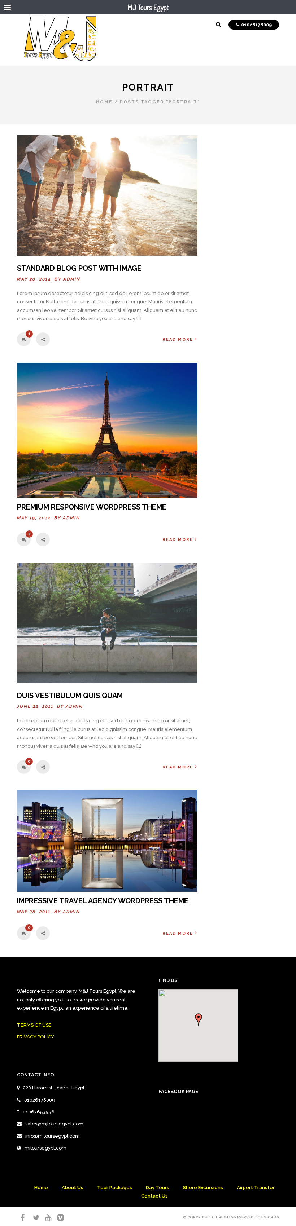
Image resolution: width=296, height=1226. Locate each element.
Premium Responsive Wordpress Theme (91, 507)
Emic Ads (270, 1217)
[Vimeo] (57, 1217)
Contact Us (154, 1196)
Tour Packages (114, 1187)
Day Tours (157, 1187)
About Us (72, 1187)
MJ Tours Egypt (148, 7)
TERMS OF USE (34, 1025)
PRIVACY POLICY (35, 1037)
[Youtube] (45, 1217)
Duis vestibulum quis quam (70, 695)
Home (104, 102)
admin (71, 279)
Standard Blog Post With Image (79, 268)
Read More (177, 339)
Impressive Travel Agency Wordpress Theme (102, 900)
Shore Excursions (203, 1187)
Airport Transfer (256, 1187)
